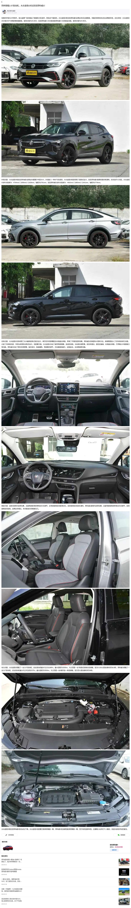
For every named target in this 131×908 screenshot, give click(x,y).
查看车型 (114, 850)
